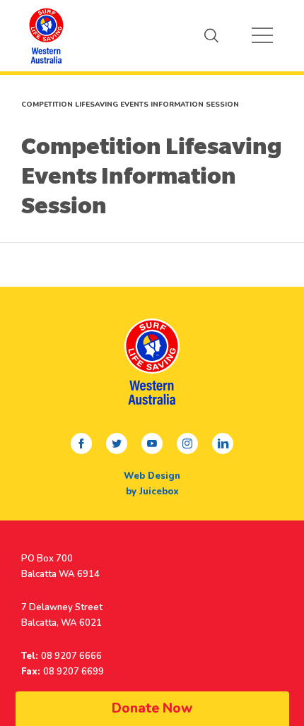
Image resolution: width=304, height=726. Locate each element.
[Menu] (262, 35)
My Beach (46, 35)
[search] (211, 35)
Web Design (152, 476)
